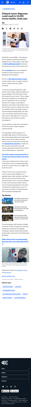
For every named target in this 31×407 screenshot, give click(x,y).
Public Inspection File (23, 400)
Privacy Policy (4, 396)
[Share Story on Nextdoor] (14, 28)
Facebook (19, 270)
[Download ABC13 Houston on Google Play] (14, 391)
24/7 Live (12, 2)
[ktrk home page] (4, 363)
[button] (2, 2)
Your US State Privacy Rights (19, 398)
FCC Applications (5, 401)
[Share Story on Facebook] (2, 28)
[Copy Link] (21, 28)
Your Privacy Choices (13, 396)
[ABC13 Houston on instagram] (11, 386)
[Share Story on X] (6, 28)
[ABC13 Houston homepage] (7, 2)
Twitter (25, 270)
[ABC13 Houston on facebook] (3, 386)
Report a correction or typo (8, 276)
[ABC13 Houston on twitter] (7, 386)
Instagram (8, 272)
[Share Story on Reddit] (10, 28)
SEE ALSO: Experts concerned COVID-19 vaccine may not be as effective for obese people (15, 156)
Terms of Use (4, 400)
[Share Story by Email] (18, 28)
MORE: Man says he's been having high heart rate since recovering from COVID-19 (15, 241)
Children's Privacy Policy (6, 398)
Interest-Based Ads (13, 400)
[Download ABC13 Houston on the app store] (5, 391)
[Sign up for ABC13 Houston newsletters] (15, 386)
